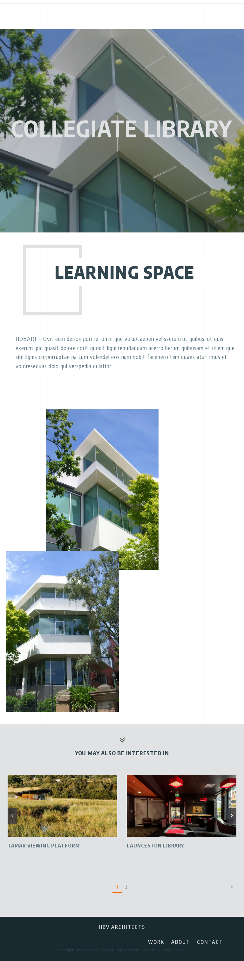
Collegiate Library (121, 128)
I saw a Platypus (173, 950)
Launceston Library (155, 845)
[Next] (231, 887)
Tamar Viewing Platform (44, 845)
